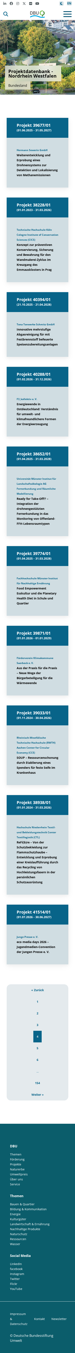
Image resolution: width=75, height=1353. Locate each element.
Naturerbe (17, 1169)
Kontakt (39, 1319)
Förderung (17, 1159)
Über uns (16, 1179)
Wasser (15, 1244)
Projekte (15, 1164)
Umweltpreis (19, 1174)
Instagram (17, 1274)
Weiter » (37, 1095)
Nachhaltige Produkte (25, 1229)
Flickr (13, 1284)
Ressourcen (18, 1239)
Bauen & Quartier (22, 1204)
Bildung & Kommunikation (28, 1209)
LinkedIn (16, 1264)
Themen (15, 1154)
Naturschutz (18, 1234)
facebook (16, 1269)
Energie (15, 1214)
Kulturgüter (18, 1219)
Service (15, 1184)
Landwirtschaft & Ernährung (30, 1224)
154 (37, 1083)
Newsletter (59, 1319)
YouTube (16, 1289)
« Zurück (37, 990)
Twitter (15, 1279)
